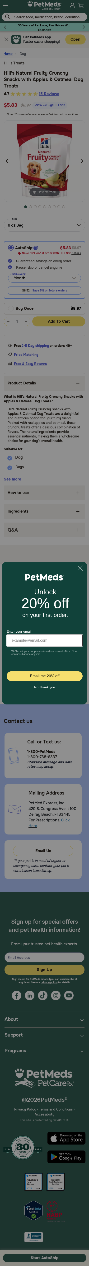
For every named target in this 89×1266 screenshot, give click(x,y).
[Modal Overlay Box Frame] (44, 633)
